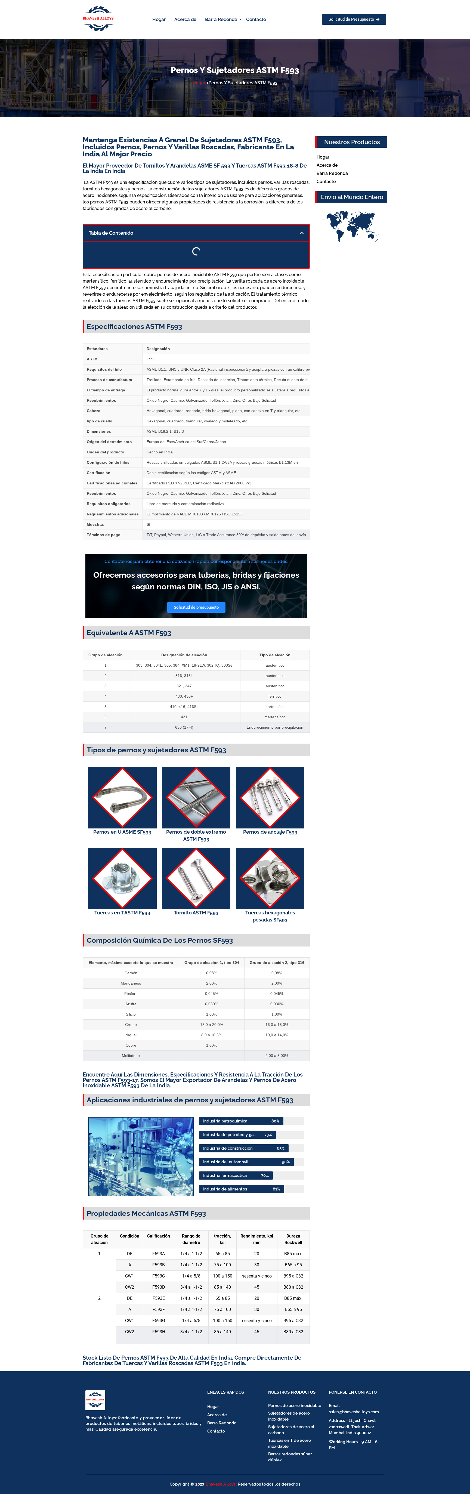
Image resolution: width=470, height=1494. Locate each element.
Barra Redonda (221, 19)
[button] (301, 233)
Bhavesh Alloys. (221, 1484)
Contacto (256, 19)
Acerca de (185, 19)
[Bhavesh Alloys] (95, 1400)
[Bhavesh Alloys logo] (99, 19)
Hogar (159, 19)
